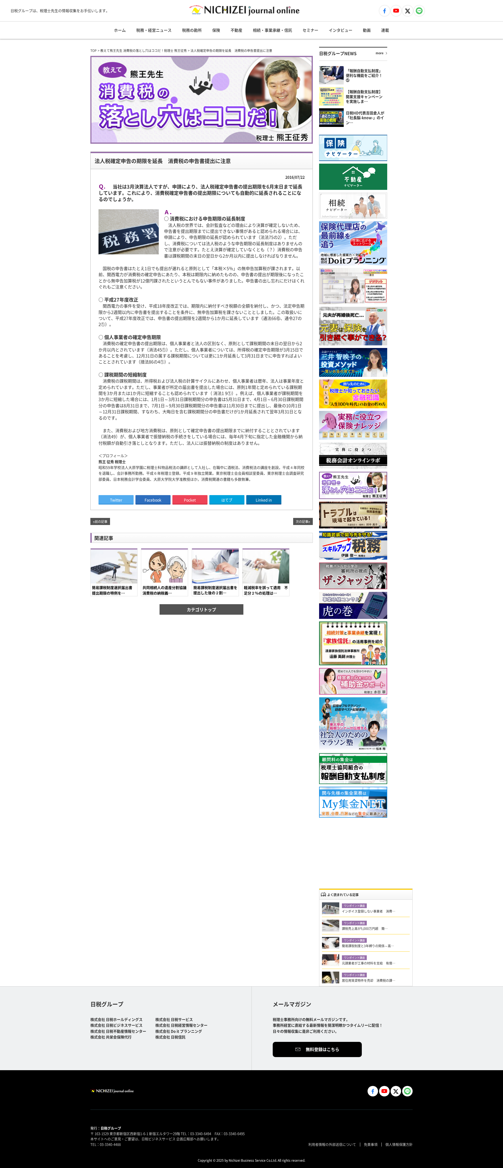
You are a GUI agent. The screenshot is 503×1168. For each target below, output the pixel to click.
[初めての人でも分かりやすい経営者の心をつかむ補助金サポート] (353, 681)
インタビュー (340, 30)
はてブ (226, 499)
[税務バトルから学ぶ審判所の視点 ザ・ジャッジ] (353, 575)
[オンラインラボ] (353, 455)
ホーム (120, 30)
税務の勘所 (192, 30)
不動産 (236, 30)
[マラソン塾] (353, 724)
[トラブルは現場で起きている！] (353, 515)
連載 (385, 30)
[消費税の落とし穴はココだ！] (353, 485)
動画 (367, 30)
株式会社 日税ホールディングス (116, 1019)
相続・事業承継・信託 (272, 30)
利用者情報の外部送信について (332, 1144)
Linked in (264, 499)
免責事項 (371, 1144)
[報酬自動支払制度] (353, 768)
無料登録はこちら (322, 1049)
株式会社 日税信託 (170, 1037)
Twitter (116, 499)
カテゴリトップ (201, 609)
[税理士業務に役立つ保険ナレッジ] (353, 425)
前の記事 (101, 521)
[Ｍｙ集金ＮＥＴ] (353, 802)
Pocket (190, 499)
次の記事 (302, 521)
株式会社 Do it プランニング (178, 1031)
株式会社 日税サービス (174, 1019)
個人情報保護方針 (399, 1144)
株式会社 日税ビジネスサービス (116, 1025)
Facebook (153, 499)
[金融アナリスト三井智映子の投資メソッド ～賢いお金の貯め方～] (353, 362)
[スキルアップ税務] (353, 545)
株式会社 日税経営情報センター (181, 1025)
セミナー (310, 30)
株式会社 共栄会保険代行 (111, 1037)
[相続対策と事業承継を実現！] (353, 643)
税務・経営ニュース (154, 30)
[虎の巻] (353, 605)
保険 (216, 30)
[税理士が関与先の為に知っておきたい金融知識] (353, 393)
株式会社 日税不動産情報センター (118, 1031)
